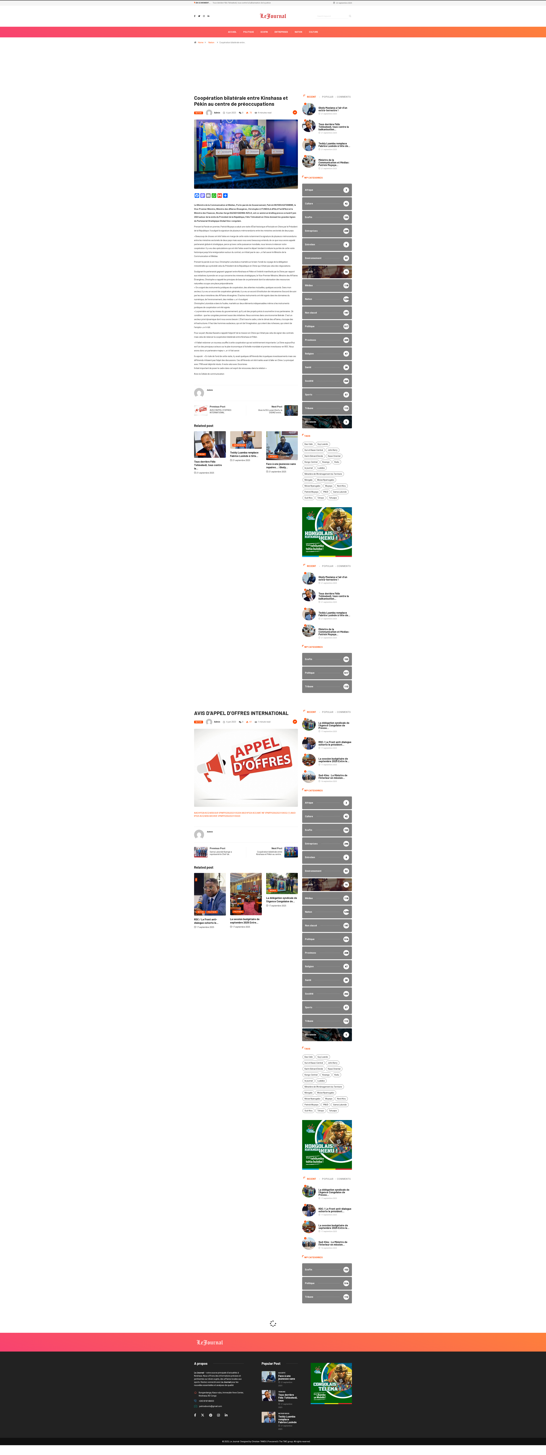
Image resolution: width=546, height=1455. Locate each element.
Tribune (237, 454)
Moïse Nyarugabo (312, 486)
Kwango (326, 462)
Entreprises (275, 445)
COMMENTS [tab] (344, 97)
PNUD (325, 492)
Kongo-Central (311, 462)
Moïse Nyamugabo (325, 480)
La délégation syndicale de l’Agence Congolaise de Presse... (333, 725)
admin (217, 113)
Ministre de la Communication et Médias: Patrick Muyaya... (333, 162)
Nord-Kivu (341, 486)
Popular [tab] (327, 97)
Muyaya (328, 486)
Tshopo (320, 498)
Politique (322, 157)
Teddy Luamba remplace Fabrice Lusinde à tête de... (334, 145)
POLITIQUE (248, 32)
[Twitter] (199, 16)
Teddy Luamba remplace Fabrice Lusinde (287, 1419)
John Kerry (332, 450)
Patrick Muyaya (311, 492)
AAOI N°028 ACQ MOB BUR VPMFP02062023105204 (217, 813)
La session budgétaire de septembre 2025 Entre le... (333, 760)
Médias (201, 891)
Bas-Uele (309, 444)
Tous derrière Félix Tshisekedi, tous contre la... (244, 465)
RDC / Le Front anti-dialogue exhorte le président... (334, 743)
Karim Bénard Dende (314, 456)
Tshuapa (333, 498)
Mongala (308, 480)
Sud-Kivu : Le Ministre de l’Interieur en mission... (332, 776)
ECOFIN (264, 32)
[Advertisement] (273, 71)
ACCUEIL (232, 32)
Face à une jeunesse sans (286, 1377)
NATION (298, 32)
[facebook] (194, 16)
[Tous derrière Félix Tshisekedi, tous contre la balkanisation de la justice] (268, 1395)
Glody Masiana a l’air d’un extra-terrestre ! (332, 109)
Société (201, 456)
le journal (309, 468)
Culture (313, 32)
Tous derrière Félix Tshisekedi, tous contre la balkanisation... (333, 127)
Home (200, 42)
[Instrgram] (204, 16)
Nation (211, 42)
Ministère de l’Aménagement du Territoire (323, 474)
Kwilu (336, 462)
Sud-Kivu (309, 498)
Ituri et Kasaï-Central (314, 450)
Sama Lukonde (340, 492)
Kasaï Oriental (334, 456)
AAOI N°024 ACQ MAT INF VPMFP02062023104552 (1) (266, 813)
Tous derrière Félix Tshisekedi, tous (287, 1397)
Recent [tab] (311, 97)
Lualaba (321, 468)
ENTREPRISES (281, 32)
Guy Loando (323, 444)
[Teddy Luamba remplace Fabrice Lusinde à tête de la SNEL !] (268, 1417)
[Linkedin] (208, 16)
